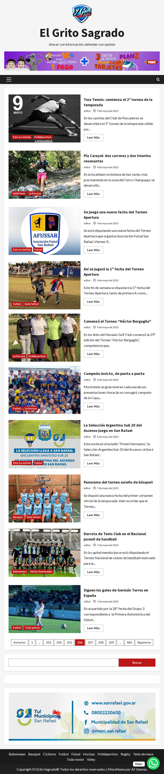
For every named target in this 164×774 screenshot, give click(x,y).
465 (129, 642)
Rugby (125, 754)
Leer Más (95, 138)
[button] (8, 79)
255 (69, 642)
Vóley (91, 759)
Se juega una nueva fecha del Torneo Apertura (45, 231)
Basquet (18, 517)
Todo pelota (32, 627)
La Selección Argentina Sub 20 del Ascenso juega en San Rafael (45, 444)
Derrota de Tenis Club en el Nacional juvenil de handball (45, 553)
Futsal (38, 249)
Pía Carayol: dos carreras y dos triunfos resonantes (45, 175)
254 (59, 642)
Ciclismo (49, 754)
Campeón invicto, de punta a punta (45, 390)
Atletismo (19, 193)
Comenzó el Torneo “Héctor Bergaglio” (45, 338)
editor (87, 110)
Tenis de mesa (143, 754)
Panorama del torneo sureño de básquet (45, 498)
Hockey (89, 754)
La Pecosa (35, 193)
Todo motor (75, 759)
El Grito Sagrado (82, 32)
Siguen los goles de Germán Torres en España (45, 609)
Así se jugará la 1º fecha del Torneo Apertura (45, 285)
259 (111, 642)
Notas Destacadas (41, 571)
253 (48, 642)
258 (100, 642)
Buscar (137, 662)
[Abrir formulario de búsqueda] (158, 79)
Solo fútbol (31, 303)
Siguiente (144, 642)
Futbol (17, 303)
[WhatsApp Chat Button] (153, 763)
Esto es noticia (22, 137)
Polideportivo (42, 137)
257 (90, 642)
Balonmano (20, 571)
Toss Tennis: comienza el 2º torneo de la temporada (45, 118)
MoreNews (116, 769)
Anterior (19, 642)
